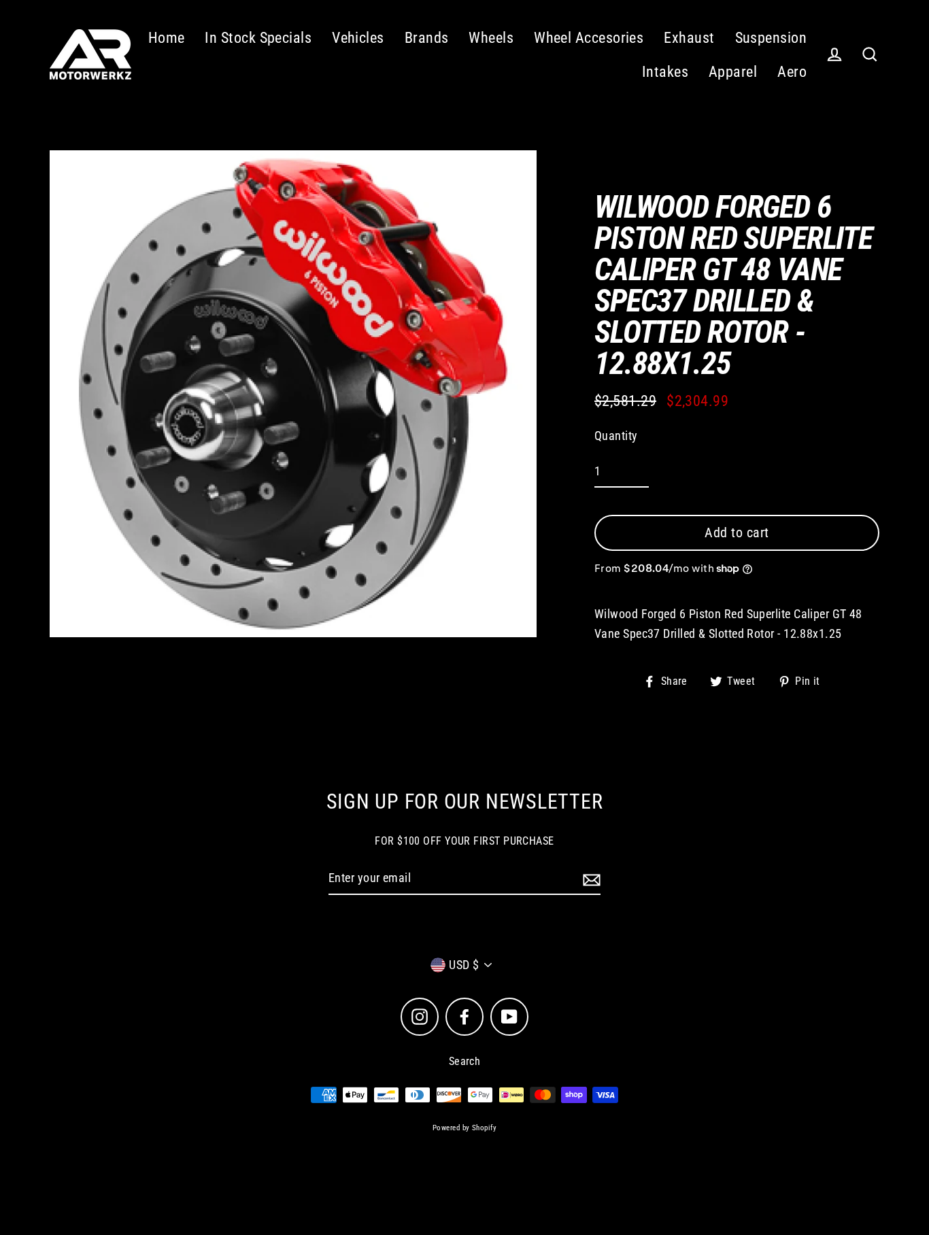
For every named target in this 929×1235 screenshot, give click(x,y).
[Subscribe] (590, 879)
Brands (427, 37)
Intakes (665, 71)
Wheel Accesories (588, 37)
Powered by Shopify (464, 1127)
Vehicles (358, 37)
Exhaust (689, 37)
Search (465, 1061)
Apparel (733, 71)
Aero (792, 71)
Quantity (616, 435)
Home (166, 37)
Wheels (491, 37)
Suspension (771, 37)
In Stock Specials (258, 37)
